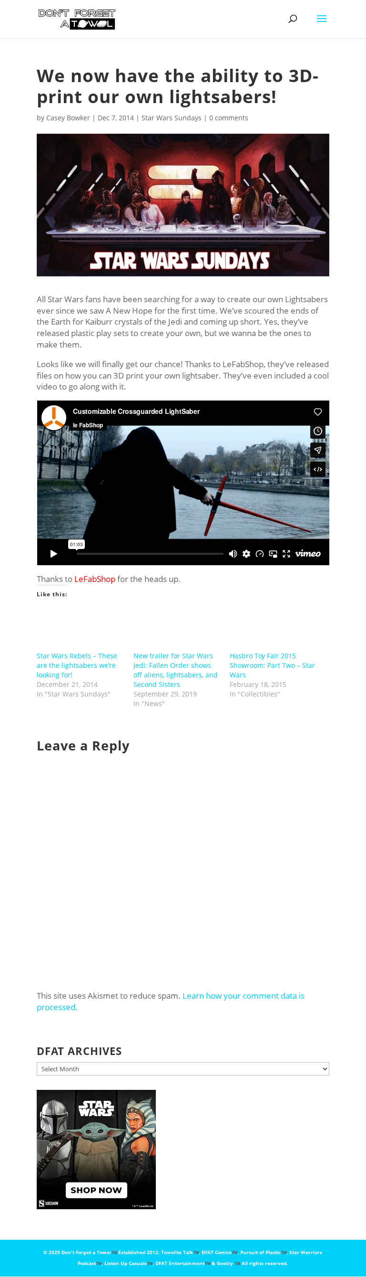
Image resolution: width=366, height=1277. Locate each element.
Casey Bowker (68, 117)
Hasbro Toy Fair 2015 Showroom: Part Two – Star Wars (272, 665)
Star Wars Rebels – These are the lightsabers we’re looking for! (77, 665)
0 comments (228, 117)
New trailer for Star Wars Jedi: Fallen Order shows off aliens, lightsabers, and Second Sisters (175, 670)
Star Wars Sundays (172, 117)
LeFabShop (94, 578)
